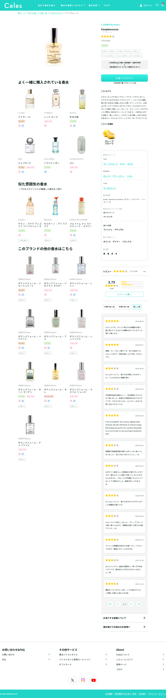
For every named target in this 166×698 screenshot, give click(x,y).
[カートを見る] (162, 5)
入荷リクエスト (124, 78)
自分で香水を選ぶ (47, 5)
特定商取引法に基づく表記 (125, 693)
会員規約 (142, 693)
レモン (130, 176)
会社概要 (109, 693)
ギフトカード (65, 664)
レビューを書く (124, 294)
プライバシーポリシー (157, 693)
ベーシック (107, 216)
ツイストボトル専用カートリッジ (74, 659)
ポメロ (130, 164)
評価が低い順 (124, 306)
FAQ (4, 659)
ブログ (106, 5)
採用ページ (121, 664)
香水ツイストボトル (68, 654)
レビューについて (124, 659)
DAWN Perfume (111, 25)
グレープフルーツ (110, 164)
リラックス (126, 241)
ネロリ (122, 164)
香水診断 (93, 5)
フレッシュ (107, 229)
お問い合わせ (8, 654)
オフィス (107, 241)
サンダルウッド (109, 188)
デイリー (116, 241)
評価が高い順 (109, 306)
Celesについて (123, 654)
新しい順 (136, 306)
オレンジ (107, 176)
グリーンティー (119, 176)
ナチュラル (119, 229)
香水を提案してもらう (72, 5)
